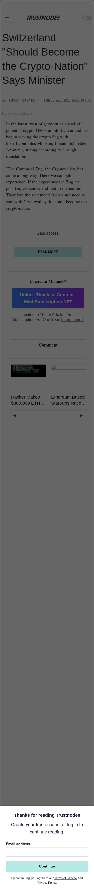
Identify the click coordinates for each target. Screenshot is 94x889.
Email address (18, 843)
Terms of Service (65, 878)
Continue (47, 866)
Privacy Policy (46, 882)
